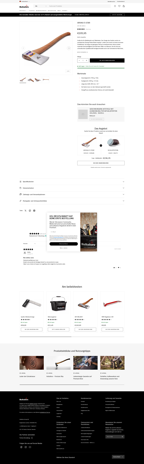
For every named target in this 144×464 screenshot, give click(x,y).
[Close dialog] (95, 214)
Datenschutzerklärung (58, 237)
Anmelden (63, 244)
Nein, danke (63, 248)
